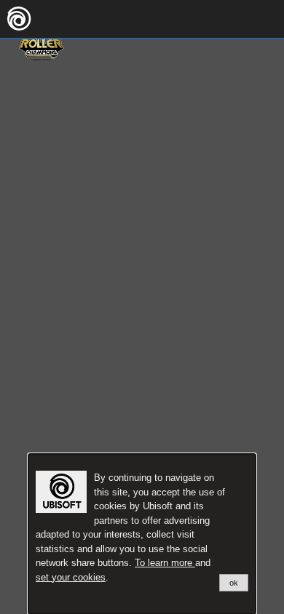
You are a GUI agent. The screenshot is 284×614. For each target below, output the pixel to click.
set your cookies (71, 577)
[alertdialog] (142, 534)
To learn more (165, 562)
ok (233, 582)
